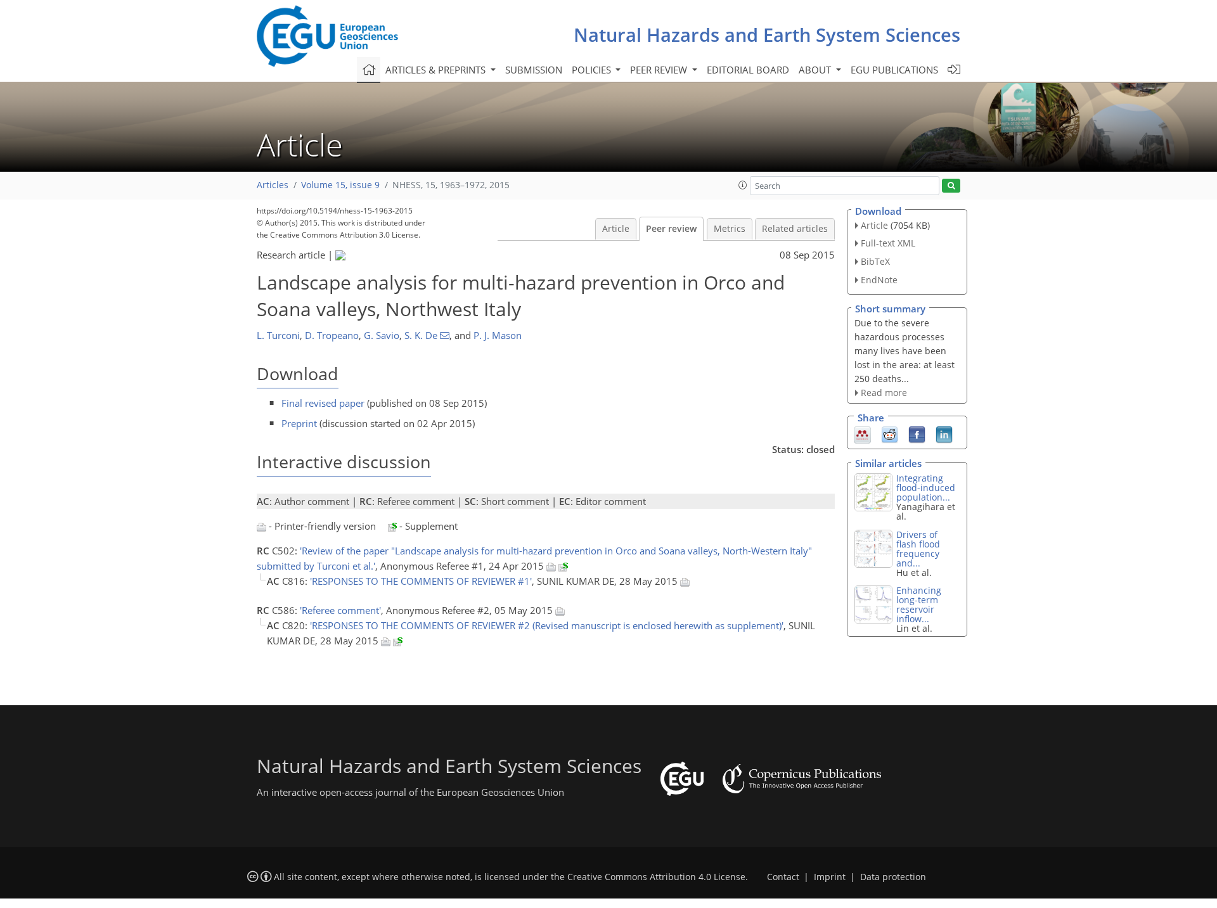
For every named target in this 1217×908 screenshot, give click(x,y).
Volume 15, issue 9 (340, 185)
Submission (533, 69)
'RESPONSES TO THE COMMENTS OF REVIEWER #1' (421, 581)
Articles (272, 185)
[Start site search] (951, 186)
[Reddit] (889, 434)
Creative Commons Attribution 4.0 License (656, 877)
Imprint (830, 877)
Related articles (795, 228)
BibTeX (875, 261)
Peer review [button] (660, 69)
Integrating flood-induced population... (925, 487)
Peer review (671, 228)
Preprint (299, 423)
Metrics (729, 228)
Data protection (893, 877)
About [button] (816, 69)
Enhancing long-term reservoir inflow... (918, 604)
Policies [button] (593, 69)
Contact (783, 877)
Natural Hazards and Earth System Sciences (767, 34)
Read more (884, 393)
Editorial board (748, 69)
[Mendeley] (862, 434)
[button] (742, 185)
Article (615, 228)
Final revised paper (322, 403)
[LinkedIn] (944, 434)
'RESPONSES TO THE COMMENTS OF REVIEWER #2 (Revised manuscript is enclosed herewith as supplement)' (546, 625)
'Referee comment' (340, 610)
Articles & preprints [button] (436, 69)
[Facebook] (916, 434)
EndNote (879, 280)
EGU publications (894, 69)
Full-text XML (888, 243)
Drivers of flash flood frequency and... (918, 548)
